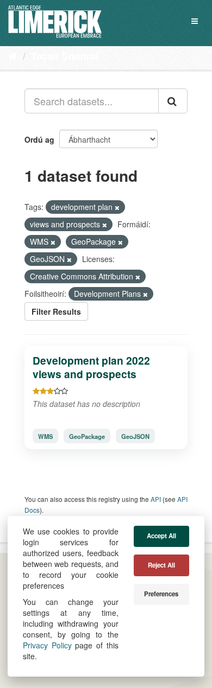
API (156, 499)
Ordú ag (39, 139)
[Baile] (12, 55)
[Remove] (117, 207)
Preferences (161, 593)
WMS (45, 436)
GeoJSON (135, 436)
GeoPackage (87, 436)
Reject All (161, 565)
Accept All (161, 535)
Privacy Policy (47, 645)
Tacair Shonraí (64, 56)
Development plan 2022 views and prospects (91, 367)
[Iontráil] (173, 100)
